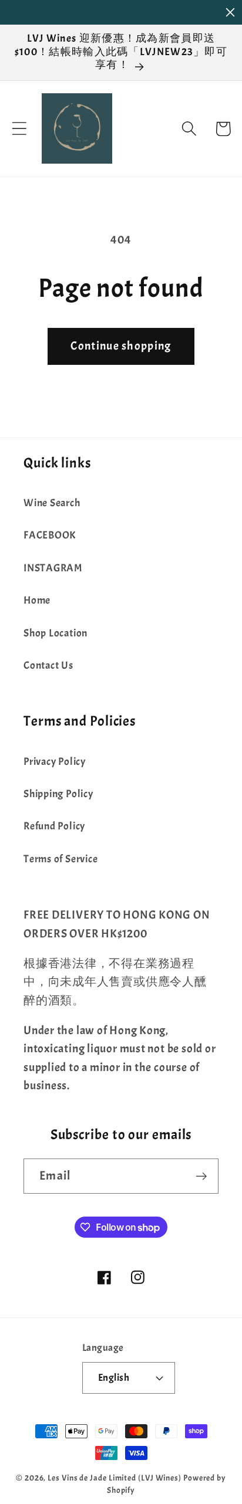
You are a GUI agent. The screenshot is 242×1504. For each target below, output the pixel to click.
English (114, 1377)
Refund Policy (54, 826)
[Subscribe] (201, 1176)
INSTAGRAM (52, 568)
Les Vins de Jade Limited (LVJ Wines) (115, 1477)
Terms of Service (60, 859)
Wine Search (51, 503)
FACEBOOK (49, 535)
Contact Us (48, 665)
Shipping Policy (58, 794)
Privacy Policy (54, 761)
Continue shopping (120, 345)
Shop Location (55, 633)
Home (37, 600)
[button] (19, 128)
